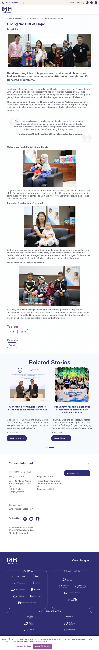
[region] (49, 642)
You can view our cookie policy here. (32, 641)
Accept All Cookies (42, 646)
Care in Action (31, 18)
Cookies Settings (23, 646)
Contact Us (73, 473)
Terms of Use (15, 505)
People (12, 331)
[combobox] (13, 2)
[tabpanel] (49, 50)
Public (23, 331)
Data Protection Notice (20, 508)
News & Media (14, 18)
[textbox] (10, 2)
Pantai (12, 345)
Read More (15, 438)
